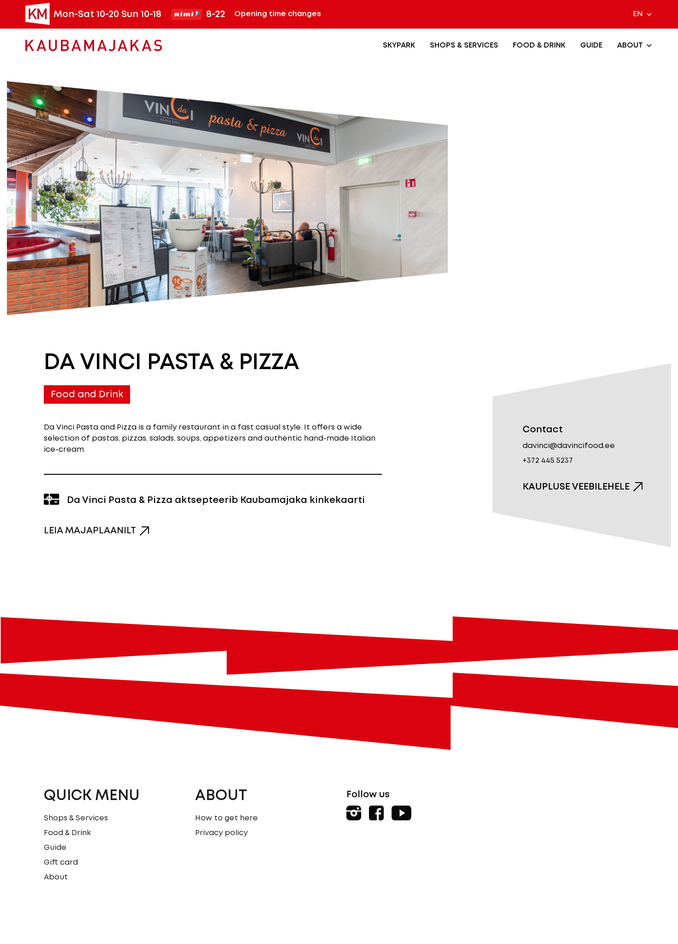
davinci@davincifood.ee (569, 445)
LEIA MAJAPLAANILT (90, 530)
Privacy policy (221, 833)
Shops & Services (464, 45)
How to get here (226, 818)
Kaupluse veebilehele (576, 487)
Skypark (399, 45)
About (630, 45)
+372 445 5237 (548, 460)
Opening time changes (277, 14)
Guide (591, 45)
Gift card (61, 862)
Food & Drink (539, 45)
